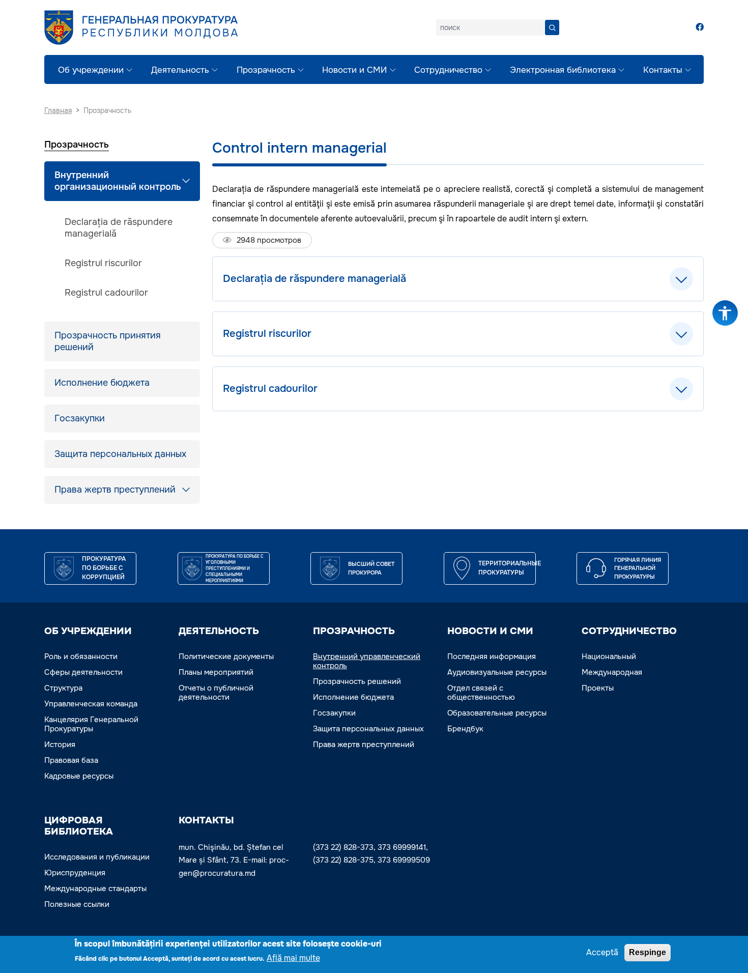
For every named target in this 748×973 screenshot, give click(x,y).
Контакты (662, 70)
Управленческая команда (90, 704)
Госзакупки (79, 418)
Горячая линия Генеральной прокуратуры (637, 568)
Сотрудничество (448, 70)
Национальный (609, 656)
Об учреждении (91, 70)
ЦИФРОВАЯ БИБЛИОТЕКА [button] (78, 826)
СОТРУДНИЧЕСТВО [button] (629, 631)
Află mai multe (293, 958)
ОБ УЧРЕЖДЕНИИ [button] (88, 631)
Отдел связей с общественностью (481, 692)
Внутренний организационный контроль (117, 180)
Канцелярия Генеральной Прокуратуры (91, 724)
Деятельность (180, 70)
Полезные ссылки (76, 904)
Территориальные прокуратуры (509, 568)
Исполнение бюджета (102, 382)
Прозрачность (266, 70)
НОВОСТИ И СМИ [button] (490, 631)
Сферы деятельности (83, 672)
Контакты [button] (206, 820)
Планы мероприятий (216, 672)
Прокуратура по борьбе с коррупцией (104, 568)
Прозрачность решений (357, 681)
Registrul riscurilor (103, 263)
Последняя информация (491, 656)
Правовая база (71, 760)
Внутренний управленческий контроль (366, 661)
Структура (63, 688)
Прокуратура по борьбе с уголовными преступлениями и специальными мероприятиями (235, 568)
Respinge (647, 952)
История (59, 744)
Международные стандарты (95, 888)
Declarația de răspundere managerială (118, 227)
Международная (612, 672)
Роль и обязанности (81, 656)
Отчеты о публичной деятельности (216, 692)
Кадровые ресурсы (78, 776)
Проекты (598, 688)
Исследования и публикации (97, 857)
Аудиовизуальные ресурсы (496, 672)
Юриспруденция (74, 873)
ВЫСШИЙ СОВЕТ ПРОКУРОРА (371, 568)
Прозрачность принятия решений (107, 341)
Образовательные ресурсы (496, 713)
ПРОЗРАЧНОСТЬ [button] (354, 631)
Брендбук (465, 729)
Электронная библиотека (563, 70)
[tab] (458, 279)
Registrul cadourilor (106, 292)
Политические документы (226, 656)
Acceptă (602, 952)
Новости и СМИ (354, 70)
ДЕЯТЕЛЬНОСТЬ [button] (219, 631)
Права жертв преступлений (115, 489)
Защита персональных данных (120, 454)
